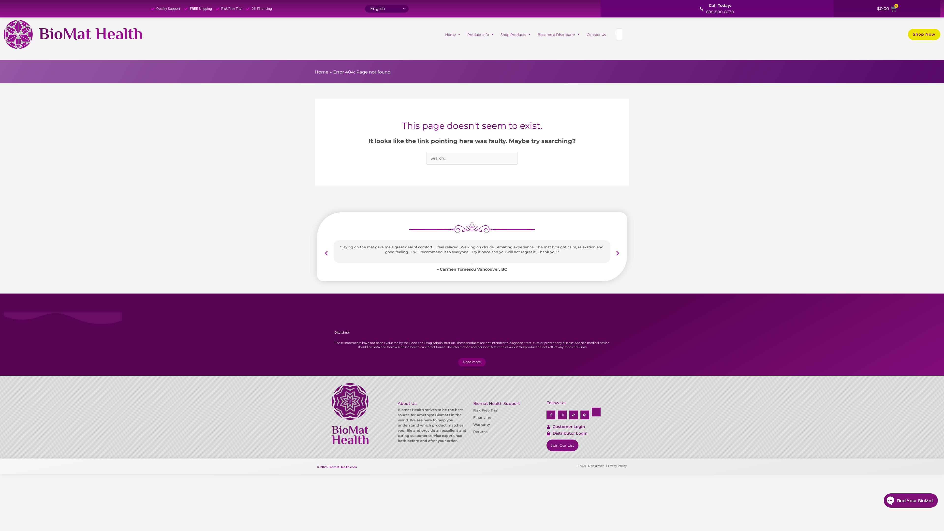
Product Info (478, 34)
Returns (480, 431)
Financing (482, 417)
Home (450, 34)
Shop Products (513, 34)
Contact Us (596, 34)
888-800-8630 (720, 12)
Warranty (481, 424)
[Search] (618, 34)
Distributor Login (570, 433)
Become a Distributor (556, 34)
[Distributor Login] (548, 433)
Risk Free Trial (485, 410)
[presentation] (326, 253)
